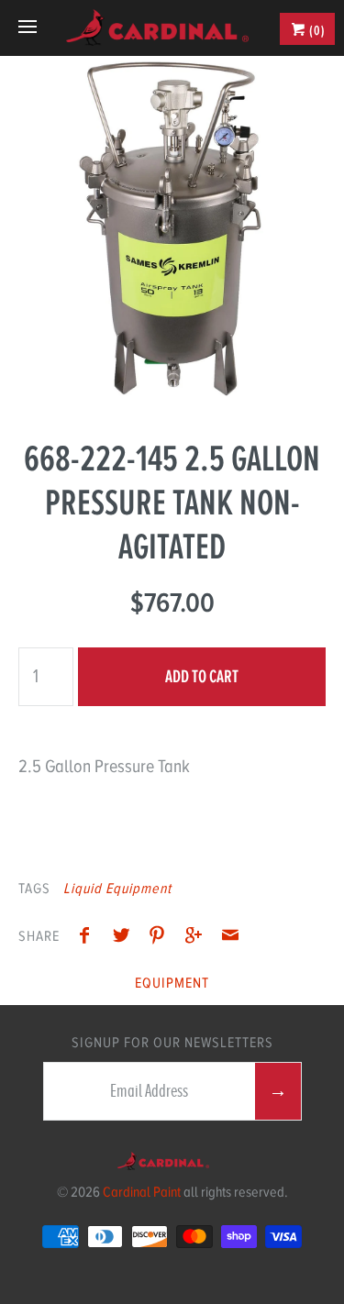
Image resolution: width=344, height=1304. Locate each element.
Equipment (172, 983)
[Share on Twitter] (125, 938)
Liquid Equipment (117, 888)
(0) (316, 30)
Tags (34, 888)
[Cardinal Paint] (157, 27)
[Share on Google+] (198, 938)
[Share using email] (230, 938)
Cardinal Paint (142, 1192)
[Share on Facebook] (88, 938)
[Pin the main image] (161, 938)
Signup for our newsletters (172, 1042)
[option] (172, 228)
